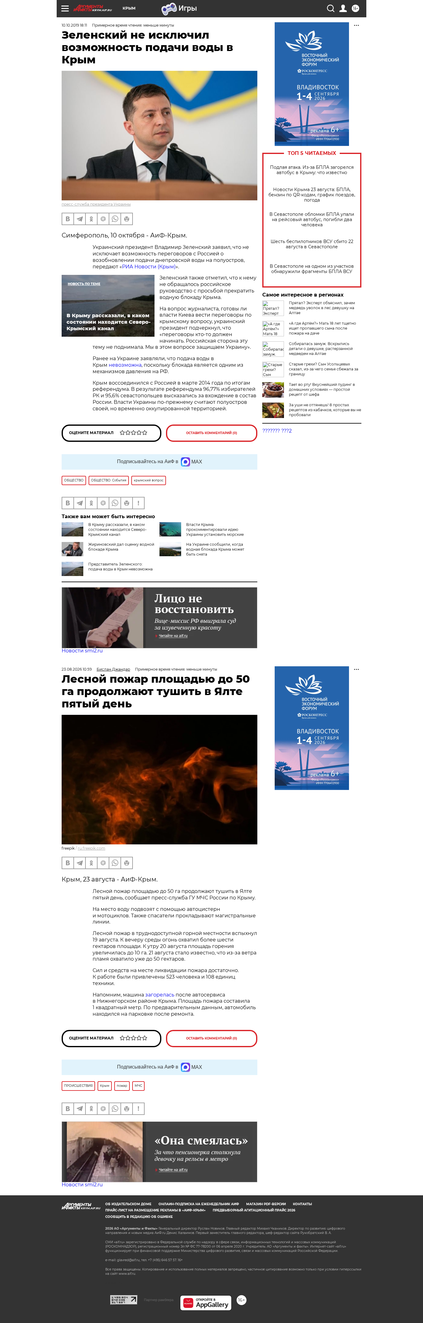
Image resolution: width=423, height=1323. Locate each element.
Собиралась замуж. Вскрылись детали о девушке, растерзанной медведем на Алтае (321, 348)
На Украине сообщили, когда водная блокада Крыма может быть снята (215, 549)
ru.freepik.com (91, 848)
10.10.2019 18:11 (74, 25)
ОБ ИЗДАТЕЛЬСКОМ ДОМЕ (128, 1204)
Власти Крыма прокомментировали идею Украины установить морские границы (201, 532)
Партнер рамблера (158, 1300)
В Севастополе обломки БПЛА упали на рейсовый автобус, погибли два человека (311, 220)
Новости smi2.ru (82, 651)
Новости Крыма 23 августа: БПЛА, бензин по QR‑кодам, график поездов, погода (311, 195)
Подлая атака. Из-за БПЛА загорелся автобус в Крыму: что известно (312, 170)
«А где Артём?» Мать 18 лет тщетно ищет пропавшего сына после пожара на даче (322, 328)
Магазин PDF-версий (266, 1204)
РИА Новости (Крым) (149, 267)
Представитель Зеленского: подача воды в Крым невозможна (120, 566)
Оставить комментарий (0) (211, 433)
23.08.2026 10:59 (77, 669)
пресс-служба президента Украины (96, 204)
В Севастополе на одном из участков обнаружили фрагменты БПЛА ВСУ (312, 269)
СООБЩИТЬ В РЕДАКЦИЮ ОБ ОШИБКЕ (139, 1217)
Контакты (302, 1204)
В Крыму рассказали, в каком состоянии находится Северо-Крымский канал (117, 529)
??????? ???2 (277, 431)
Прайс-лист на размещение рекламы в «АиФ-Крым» (155, 1210)
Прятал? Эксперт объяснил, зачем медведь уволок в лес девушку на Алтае (322, 308)
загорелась (160, 995)
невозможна (125, 365)
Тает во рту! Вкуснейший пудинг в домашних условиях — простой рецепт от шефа (322, 389)
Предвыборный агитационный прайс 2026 (254, 1210)
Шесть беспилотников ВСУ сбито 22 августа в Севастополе (312, 244)
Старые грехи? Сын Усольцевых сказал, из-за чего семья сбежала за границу (323, 369)
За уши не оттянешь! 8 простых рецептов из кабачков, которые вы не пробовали (325, 410)
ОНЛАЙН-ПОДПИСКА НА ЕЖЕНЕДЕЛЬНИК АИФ (199, 1204)
